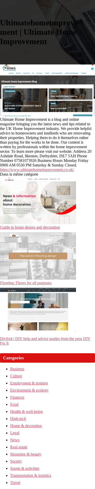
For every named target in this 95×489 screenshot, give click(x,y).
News (15, 440)
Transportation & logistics (30, 475)
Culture (16, 376)
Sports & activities (24, 468)
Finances (17, 397)
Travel (15, 482)
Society (16, 461)
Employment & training (29, 383)
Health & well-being (26, 411)
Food (14, 404)
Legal (14, 433)
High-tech (18, 418)
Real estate (18, 447)
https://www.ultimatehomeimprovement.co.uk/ (37, 169)
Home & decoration (26, 426)
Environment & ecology (29, 390)
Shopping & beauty (25, 454)
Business (17, 369)
